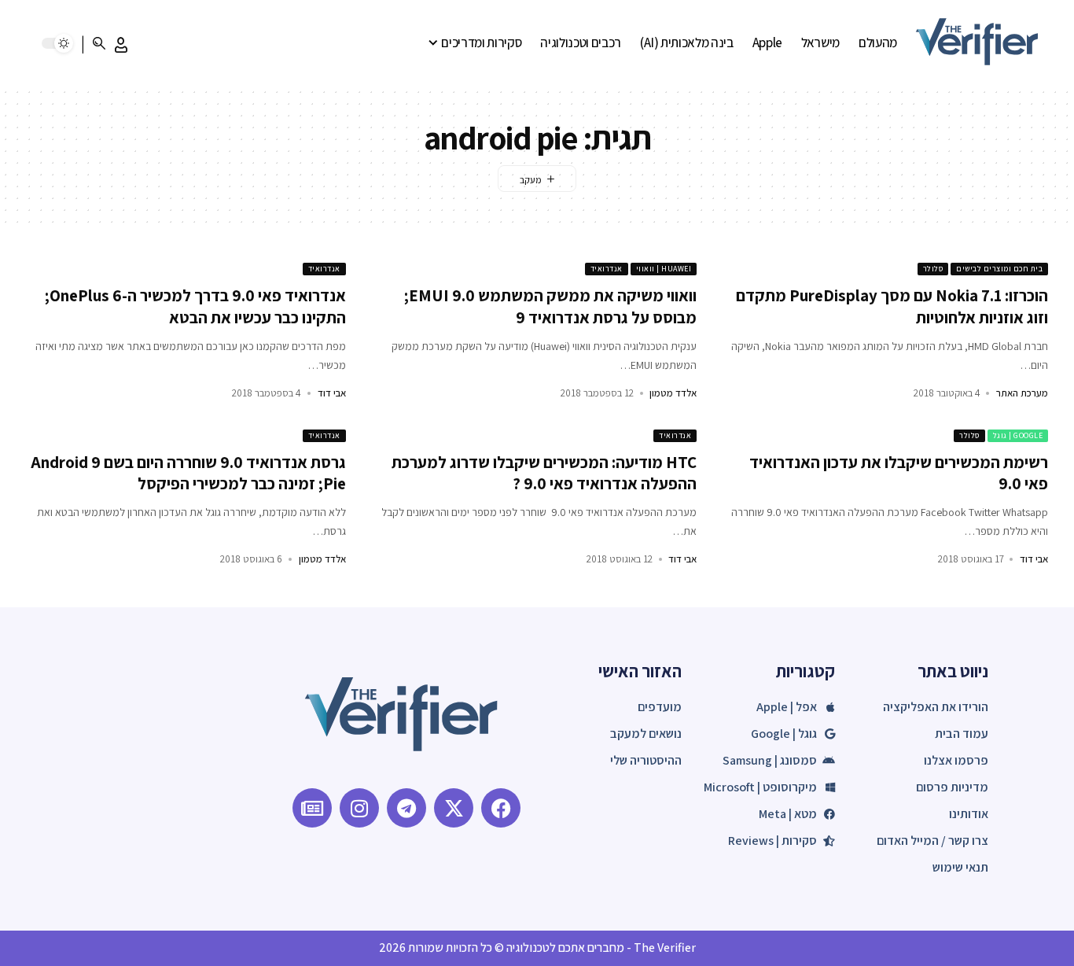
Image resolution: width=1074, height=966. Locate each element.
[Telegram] (406, 808)
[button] (121, 45)
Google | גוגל (1018, 435)
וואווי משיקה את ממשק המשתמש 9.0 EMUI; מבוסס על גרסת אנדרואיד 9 (550, 306)
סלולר (933, 269)
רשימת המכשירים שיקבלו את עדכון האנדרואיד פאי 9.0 (898, 473)
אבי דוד (332, 393)
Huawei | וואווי (664, 269)
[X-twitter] (453, 808)
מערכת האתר (1022, 393)
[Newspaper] (312, 808)
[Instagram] (359, 808)
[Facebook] (500, 808)
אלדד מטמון (673, 393)
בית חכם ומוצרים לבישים (999, 269)
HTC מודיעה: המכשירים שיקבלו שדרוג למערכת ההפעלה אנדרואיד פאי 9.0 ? (544, 473)
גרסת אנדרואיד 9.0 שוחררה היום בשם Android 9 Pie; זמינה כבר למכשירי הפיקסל (188, 473)
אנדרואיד (606, 269)
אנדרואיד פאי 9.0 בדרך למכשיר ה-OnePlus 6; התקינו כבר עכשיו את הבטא (195, 306)
